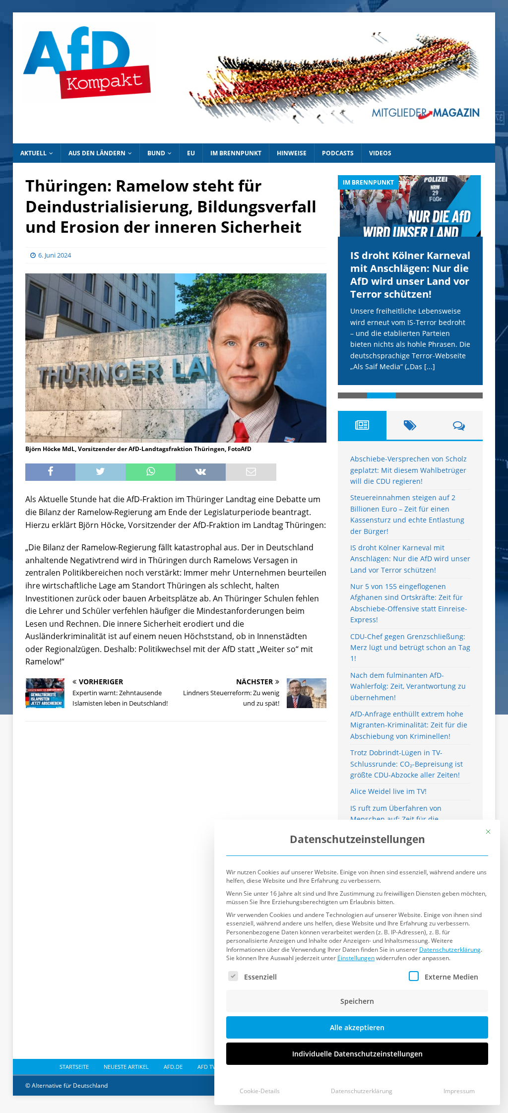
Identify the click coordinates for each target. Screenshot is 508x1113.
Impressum (459, 1091)
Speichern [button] (357, 1001)
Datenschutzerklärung (450, 949)
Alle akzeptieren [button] (357, 1027)
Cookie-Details (260, 1091)
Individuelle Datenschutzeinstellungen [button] (357, 1053)
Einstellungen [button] (356, 958)
